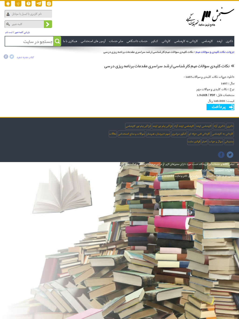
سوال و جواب (216, 141)
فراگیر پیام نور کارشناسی (138, 126)
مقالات (112, 133)
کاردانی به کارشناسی (222, 133)
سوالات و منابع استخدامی (131, 133)
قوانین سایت (194, 141)
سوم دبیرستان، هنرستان (158, 133)
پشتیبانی (229, 141)
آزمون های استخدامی (93, 41)
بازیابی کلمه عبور (22, 32)
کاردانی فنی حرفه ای (199, 133)
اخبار (204, 141)
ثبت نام (9, 32)
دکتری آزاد (219, 126)
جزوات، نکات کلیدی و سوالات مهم (215, 52)
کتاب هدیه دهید (25, 57)
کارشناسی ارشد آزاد (184, 126)
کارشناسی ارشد (204, 126)
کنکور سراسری (179, 133)
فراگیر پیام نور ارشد (162, 126)
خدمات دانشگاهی (137, 41)
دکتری (230, 126)
